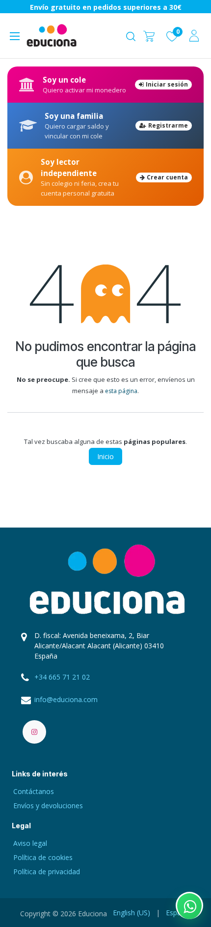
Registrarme (168, 125)
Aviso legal (30, 843)
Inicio (105, 456)
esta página (121, 391)
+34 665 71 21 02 (62, 677)
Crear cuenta (167, 177)
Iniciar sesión (167, 84)
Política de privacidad (46, 871)
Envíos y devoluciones (48, 805)
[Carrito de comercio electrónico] (149, 35)
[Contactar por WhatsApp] (189, 905)
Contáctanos (33, 791)
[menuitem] (131, 912)
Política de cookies (43, 857)
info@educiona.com (66, 699)
